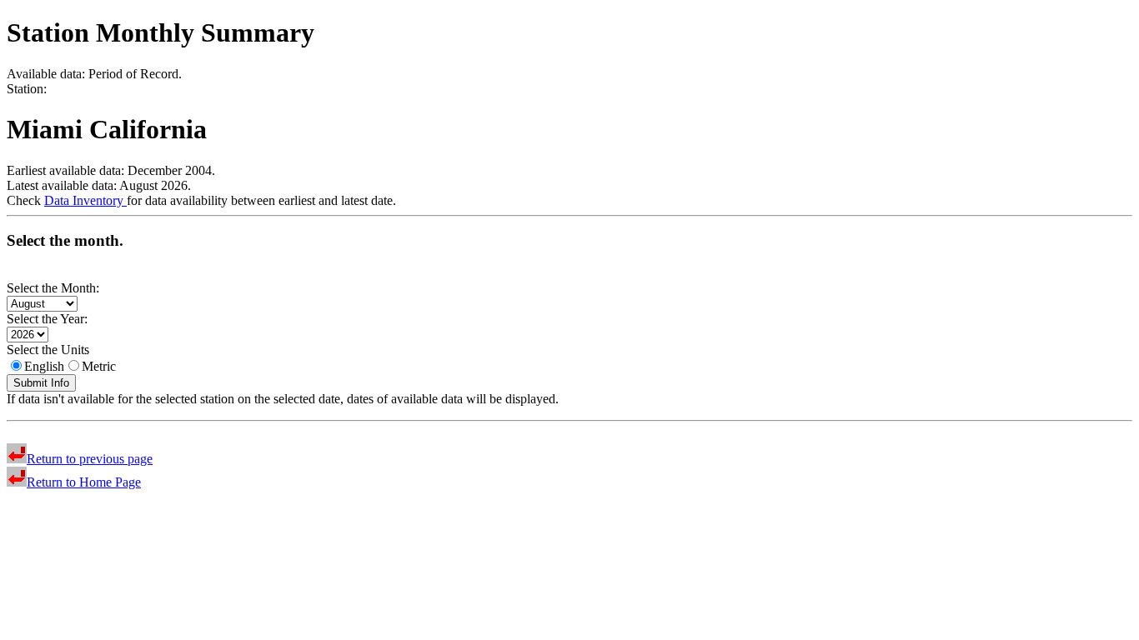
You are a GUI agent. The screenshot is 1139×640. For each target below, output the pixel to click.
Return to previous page (90, 459)
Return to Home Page (84, 482)
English (44, 366)
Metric (99, 366)
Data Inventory (85, 200)
